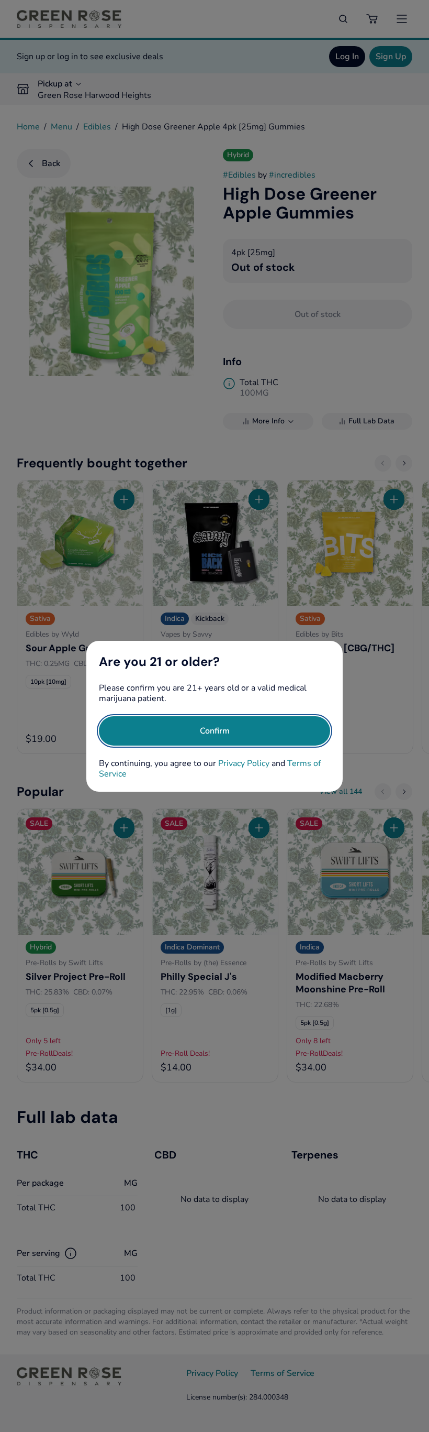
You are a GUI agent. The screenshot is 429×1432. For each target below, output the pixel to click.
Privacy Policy (243, 763)
